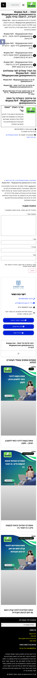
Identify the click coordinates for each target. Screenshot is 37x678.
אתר (34, 255)
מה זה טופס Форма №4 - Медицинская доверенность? (18, 80)
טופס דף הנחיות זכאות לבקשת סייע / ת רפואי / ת (19, 526)
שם (34, 239)
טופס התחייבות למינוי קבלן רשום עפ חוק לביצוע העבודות (18, 611)
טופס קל (33, 180)
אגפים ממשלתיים (12, 135)
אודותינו (33, 636)
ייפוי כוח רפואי (31, 137)
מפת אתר (32, 641)
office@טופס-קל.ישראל (27, 648)
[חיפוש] (3, 4)
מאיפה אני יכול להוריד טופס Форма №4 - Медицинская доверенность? (18, 86)
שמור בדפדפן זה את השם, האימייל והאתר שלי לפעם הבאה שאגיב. (20, 265)
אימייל (33, 247)
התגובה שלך (31, 214)
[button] (23, 5)
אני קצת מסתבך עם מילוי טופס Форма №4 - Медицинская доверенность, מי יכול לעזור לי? (18, 92)
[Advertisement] (18, 158)
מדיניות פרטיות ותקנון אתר (27, 638)
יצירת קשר (32, 634)
